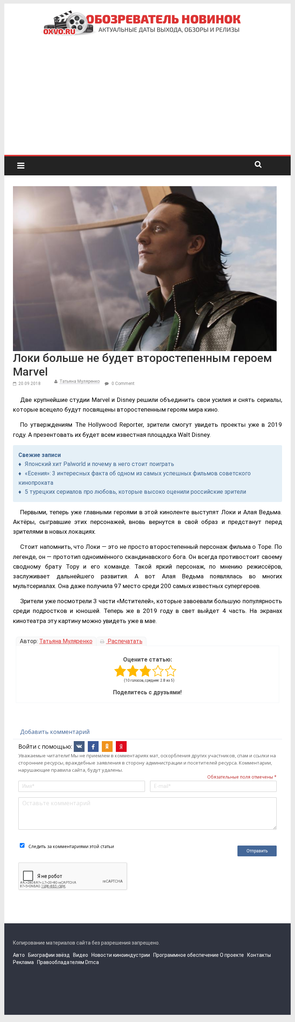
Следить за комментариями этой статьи (71, 846)
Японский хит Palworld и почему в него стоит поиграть (99, 464)
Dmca (92, 962)
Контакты (259, 955)
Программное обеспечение (186, 955)
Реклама (23, 962)
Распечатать (124, 641)
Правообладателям (60, 962)
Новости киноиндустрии (120, 955)
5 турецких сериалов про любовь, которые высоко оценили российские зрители (135, 491)
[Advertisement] (147, 100)
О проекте (232, 955)
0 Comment (122, 383)
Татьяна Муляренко (79, 381)
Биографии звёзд (49, 955)
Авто (19, 955)
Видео (80, 955)
